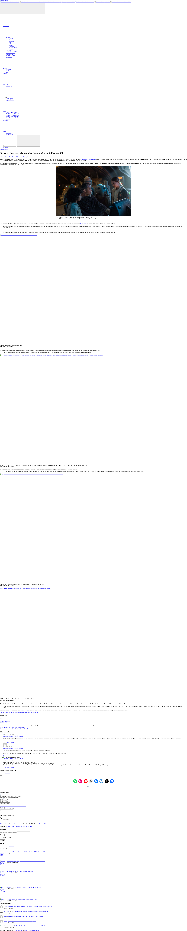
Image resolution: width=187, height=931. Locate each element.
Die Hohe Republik (10, 55)
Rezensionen (9, 50)
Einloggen (5, 147)
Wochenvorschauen (10, 53)
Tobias (45, 823)
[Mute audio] (0, 800)
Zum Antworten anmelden (9, 742)
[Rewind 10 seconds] (2, 800)
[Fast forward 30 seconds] (6, 800)
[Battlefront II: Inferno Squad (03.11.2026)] (120, 2)
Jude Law (29, 712)
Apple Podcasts (12, 806)
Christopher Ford (4, 712)
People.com (83, 223)
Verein (4, 131)
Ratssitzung (8, 70)
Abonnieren (3, 803)
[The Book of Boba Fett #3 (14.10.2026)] (10, 2)
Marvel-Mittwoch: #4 (12, 727)
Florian (5, 925)
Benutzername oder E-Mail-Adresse (8, 832)
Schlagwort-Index (10, 54)
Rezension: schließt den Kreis (27, 925)
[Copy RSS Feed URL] (0, 810)
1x (4, 800)
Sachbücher (11, 41)
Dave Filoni (10, 712)
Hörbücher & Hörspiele (14, 47)
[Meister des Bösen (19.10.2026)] (102, 2)
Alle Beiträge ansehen (5, 721)
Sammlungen (9, 86)
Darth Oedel (6, 911)
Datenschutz (27, 930)
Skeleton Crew (35, 712)
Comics (10, 39)
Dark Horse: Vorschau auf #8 (14, 728)
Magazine (11, 45)
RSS (7, 72)
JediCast (5, 68)
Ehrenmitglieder (9, 134)
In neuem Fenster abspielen (16, 823)
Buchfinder (5, 120)
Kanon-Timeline (9, 98)
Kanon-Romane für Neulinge (12, 117)
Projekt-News (9, 57)
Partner (37, 930)
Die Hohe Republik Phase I (12, 113)
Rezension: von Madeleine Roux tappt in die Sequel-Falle (22, 899)
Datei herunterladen (4, 823)
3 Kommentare (19, 156)
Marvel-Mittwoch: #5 (20, 871)
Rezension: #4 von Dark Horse (24, 887)
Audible (6, 806)
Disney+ (15, 712)
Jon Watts (25, 712)
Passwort (2, 834)
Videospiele (11, 46)
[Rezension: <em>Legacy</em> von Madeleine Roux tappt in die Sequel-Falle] (2, 900)
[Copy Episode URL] (0, 817)
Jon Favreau (20, 712)
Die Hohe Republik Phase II (12, 115)
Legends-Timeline (10, 100)
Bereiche (8, 37)
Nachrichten (6, 26)
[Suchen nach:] (10, 145)
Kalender (5, 73)
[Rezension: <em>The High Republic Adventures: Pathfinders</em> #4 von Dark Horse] (2, 892)
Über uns (32, 930)
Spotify (20, 806)
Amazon (2, 806)
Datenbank (5, 84)
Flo (15, 156)
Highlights (25, 156)
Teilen (8, 803)
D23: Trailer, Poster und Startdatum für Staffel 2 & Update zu (29, 911)
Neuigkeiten (8, 133)
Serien (10, 43)
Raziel (5, 906)
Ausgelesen (8, 69)
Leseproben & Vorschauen (12, 51)
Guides (4, 111)
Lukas (42, 823)
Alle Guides (8, 119)
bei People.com (25, 710)
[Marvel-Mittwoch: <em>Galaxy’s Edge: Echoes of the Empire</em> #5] (2, 879)
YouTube (24, 806)
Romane (11, 38)
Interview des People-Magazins (89, 159)
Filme (10, 42)
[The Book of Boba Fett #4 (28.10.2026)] (85, 2)
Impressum (20, 930)
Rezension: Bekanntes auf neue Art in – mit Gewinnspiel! (28, 851)
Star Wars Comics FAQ (11, 112)
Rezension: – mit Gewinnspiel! (26, 861)
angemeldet (7, 773)
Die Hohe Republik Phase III (12, 116)
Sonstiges (11, 49)
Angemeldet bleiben (6, 837)
